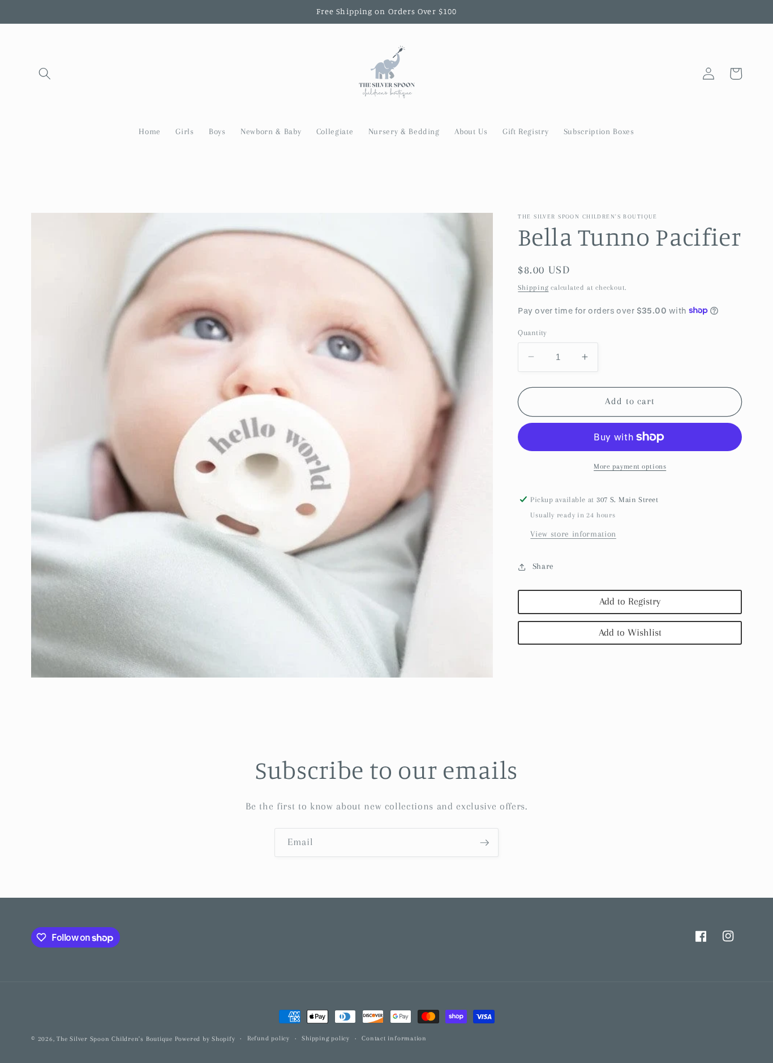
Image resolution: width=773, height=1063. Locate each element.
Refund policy (268, 1038)
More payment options (630, 466)
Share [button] (543, 566)
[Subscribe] (484, 843)
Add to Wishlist (630, 632)
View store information (573, 534)
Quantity (532, 332)
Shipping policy (326, 1038)
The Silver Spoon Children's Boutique (115, 1039)
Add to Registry (629, 601)
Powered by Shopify (205, 1039)
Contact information (394, 1038)
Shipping (533, 288)
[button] (44, 73)
